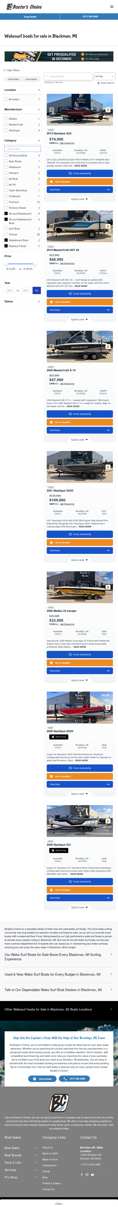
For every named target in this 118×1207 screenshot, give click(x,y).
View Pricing (60, 736)
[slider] (6, 264)
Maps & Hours (50, 1159)
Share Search (107, 82)
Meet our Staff (50, 1153)
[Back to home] (24, 6)
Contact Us (48, 1189)
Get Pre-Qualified (62, 181)
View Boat (55, 189)
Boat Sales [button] (12, 1148)
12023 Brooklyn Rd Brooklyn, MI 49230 (90, 1156)
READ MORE (81, 165)
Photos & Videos (51, 1183)
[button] (111, 7)
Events (46, 1171)
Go (36, 290)
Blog (44, 1177)
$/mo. (61, 143)
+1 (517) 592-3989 (90, 1164)
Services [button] (10, 1170)
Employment (49, 1165)
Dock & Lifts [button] (13, 1162)
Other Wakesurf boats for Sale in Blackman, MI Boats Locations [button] (48, 1009)
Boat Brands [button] (13, 1155)
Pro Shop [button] (11, 1177)
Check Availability (82, 173)
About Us (47, 1147)
